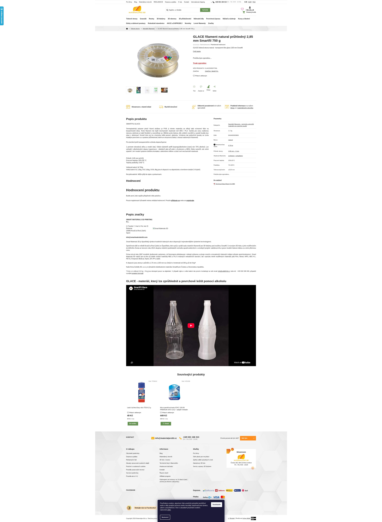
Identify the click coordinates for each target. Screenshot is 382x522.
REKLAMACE (158, 2)
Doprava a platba (170, 2)
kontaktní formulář (137, 273)
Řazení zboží (164, 473)
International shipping (198, 2)
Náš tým (244, 438)
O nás (180, 2)
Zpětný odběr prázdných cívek (203, 460)
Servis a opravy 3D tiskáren (202, 466)
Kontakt (186, 2)
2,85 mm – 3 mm (233, 151)
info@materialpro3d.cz (166, 438)
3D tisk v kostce (165, 460)
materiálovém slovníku (245, 108)
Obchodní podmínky (132, 453)
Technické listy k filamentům (169, 463)
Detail (167, 423)
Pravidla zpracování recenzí (135, 470)
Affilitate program (165, 476)
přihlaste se (175, 200)
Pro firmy (129, 2)
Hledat (205, 10)
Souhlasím (217, 504)
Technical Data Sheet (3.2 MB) (225, 184)
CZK (245, 2)
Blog (135, 2)
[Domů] (127, 28)
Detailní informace (224, 51)
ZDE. (169, 510)
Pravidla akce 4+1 (132, 476)
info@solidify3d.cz (224, 271)
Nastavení (165, 517)
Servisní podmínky (132, 473)
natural (230, 140)
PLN (254, 2)
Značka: (211, 71)
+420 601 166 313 (191, 437)
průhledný (231, 156)
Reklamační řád (131, 460)
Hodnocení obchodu (166, 466)
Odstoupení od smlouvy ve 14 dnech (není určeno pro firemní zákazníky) (173, 480)
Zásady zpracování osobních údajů (137, 463)
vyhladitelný (239, 156)
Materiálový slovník (145, 2)
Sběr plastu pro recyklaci (201, 456)
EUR (250, 2)
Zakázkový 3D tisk (199, 463)
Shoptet (232, 518)
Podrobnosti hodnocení (218, 44)
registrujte (190, 200)
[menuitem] (131, 18)
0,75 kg (230, 145)
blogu (232, 108)
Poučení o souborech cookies (136, 466)
